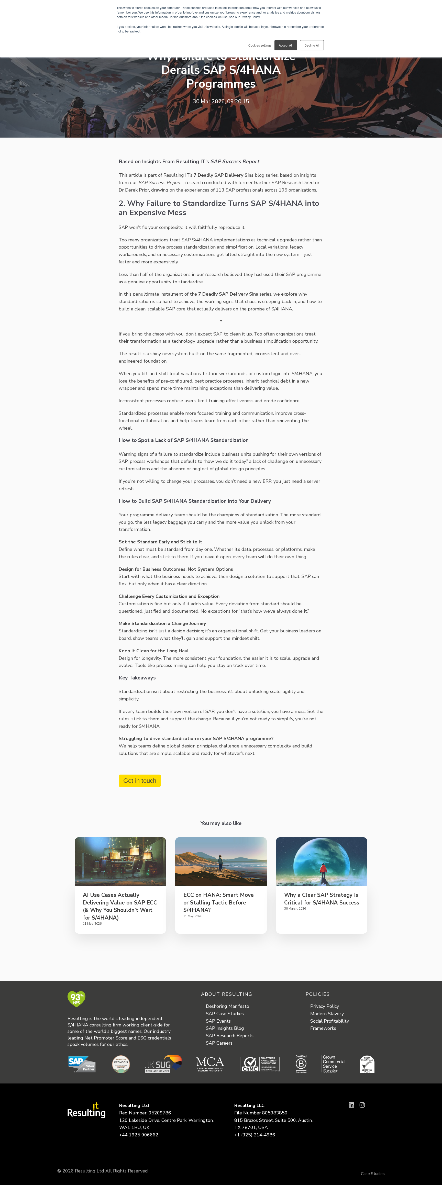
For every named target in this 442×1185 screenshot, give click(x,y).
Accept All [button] (286, 45)
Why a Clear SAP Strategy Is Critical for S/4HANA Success (321, 898)
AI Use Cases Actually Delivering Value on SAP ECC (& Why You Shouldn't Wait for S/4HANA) (120, 906)
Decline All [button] (311, 45)
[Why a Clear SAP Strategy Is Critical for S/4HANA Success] (321, 861)
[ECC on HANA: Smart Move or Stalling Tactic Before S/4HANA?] (221, 861)
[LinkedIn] (351, 1105)
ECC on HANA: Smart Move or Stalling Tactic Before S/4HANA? (218, 902)
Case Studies (373, 1174)
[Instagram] (362, 1105)
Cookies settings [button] (259, 45)
